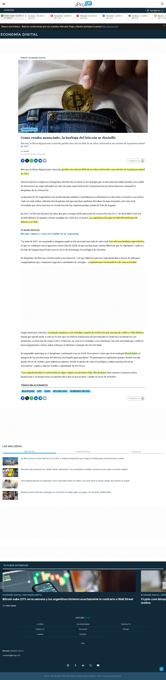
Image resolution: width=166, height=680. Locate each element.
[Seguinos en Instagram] (68, 665)
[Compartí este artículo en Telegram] (40, 161)
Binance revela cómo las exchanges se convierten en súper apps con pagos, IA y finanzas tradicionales (66, 492)
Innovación (83, 629)
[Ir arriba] (161, 669)
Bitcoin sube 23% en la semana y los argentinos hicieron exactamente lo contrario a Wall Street (68, 599)
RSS (83, 643)
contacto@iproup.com (11, 655)
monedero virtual (80, 391)
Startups (126, 629)
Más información (110, 26)
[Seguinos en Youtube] (98, 665)
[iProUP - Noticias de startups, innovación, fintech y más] (83, 3)
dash (47, 391)
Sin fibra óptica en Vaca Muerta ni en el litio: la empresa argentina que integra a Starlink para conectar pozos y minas (72, 458)
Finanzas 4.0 (126, 624)
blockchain (131, 353)
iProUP (26, 151)
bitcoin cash (60, 391)
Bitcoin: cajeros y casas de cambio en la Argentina (50, 233)
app (39, 391)
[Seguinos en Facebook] (75, 665)
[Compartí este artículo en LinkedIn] (36, 161)
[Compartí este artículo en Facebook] (23, 161)
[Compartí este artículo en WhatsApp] (31, 161)
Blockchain (99, 372)
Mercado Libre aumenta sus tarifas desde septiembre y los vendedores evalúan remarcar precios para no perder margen (74, 469)
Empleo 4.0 (40, 629)
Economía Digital (83, 624)
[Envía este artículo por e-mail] (45, 161)
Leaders (40, 634)
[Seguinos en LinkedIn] (83, 665)
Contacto (83, 634)
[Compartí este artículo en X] (27, 161)
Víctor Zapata (11, 606)
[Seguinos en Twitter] (90, 665)
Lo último (40, 624)
